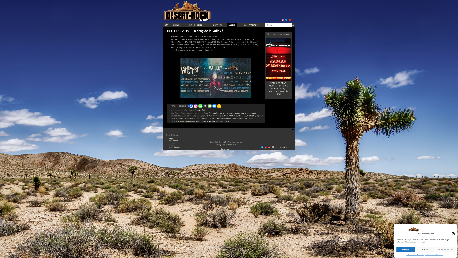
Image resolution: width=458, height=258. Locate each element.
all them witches (212, 113)
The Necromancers (223, 119)
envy (189, 116)
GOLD (209, 116)
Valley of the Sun (208, 121)
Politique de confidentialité (415, 255)
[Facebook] (191, 106)
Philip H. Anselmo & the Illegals (183, 119)
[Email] (210, 106)
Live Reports (173, 141)
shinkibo (202, 110)
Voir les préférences (445, 250)
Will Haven (220, 121)
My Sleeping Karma (256, 116)
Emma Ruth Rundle (178, 116)
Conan (237, 113)
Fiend (194, 116)
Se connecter (226, 149)
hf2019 (232, 116)
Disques (171, 139)
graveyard (217, 116)
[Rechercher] (293, 25)
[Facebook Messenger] (214, 106)
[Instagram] (196, 106)
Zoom (171, 145)
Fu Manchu (201, 116)
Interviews (172, 143)
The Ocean (248, 119)
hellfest (225, 116)
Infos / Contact (174, 147)
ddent (253, 113)
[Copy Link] (219, 106)
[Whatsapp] (200, 106)
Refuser (425, 250)
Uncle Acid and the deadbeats (183, 121)
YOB (227, 121)
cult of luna (245, 113)
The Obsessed (237, 119)
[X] (205, 106)
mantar (238, 116)
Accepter (405, 250)
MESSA (245, 116)
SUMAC (211, 119)
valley (198, 121)
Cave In (223, 113)
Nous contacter (279, 147)
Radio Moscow (201, 119)
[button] (453, 234)
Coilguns (230, 113)
